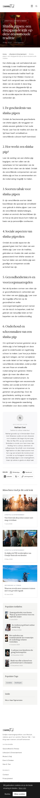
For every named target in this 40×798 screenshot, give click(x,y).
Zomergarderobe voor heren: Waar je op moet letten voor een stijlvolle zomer (22, 615)
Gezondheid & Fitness (11, 749)
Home (5, 54)
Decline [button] (7, 794)
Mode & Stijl (7, 756)
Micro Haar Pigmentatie (13, 700)
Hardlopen (18, 683)
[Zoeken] (36, 6)
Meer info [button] (22, 788)
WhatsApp (16, 472)
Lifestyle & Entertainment (17, 54)
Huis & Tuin (7, 764)
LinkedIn (9, 476)
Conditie (9, 683)
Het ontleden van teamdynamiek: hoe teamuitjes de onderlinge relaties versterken (21, 639)
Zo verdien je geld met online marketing (23, 626)
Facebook (28, 472)
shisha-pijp (23, 295)
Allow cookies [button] (19, 794)
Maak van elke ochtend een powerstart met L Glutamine (21, 662)
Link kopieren (28, 476)
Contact (6, 775)
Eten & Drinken (8, 760)
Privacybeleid (8, 778)
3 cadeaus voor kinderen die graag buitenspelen (22, 651)
